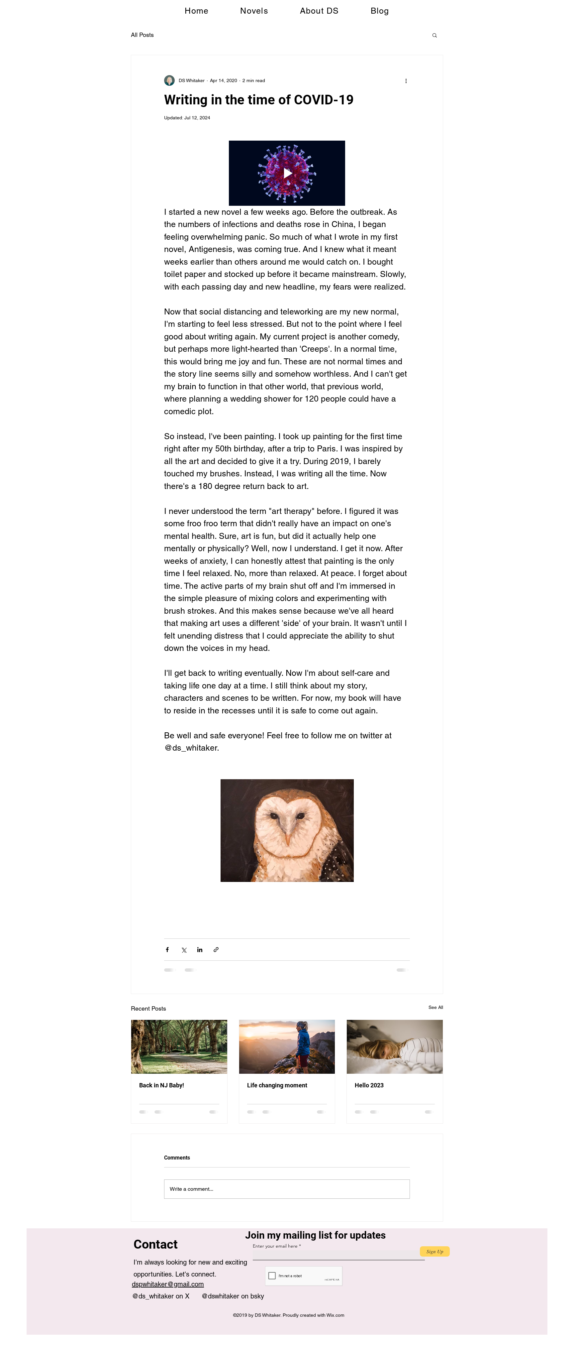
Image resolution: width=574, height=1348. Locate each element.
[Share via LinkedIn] (200, 949)
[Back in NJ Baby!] (179, 1047)
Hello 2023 (369, 1085)
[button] (434, 35)
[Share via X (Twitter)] (183, 949)
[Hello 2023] (395, 1047)
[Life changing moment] (287, 1047)
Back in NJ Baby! (161, 1085)
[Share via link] (216, 949)
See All (436, 1007)
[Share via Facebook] (167, 949)
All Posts (142, 34)
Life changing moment (277, 1085)
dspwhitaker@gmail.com (168, 1284)
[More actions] (406, 80)
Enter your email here (275, 1246)
